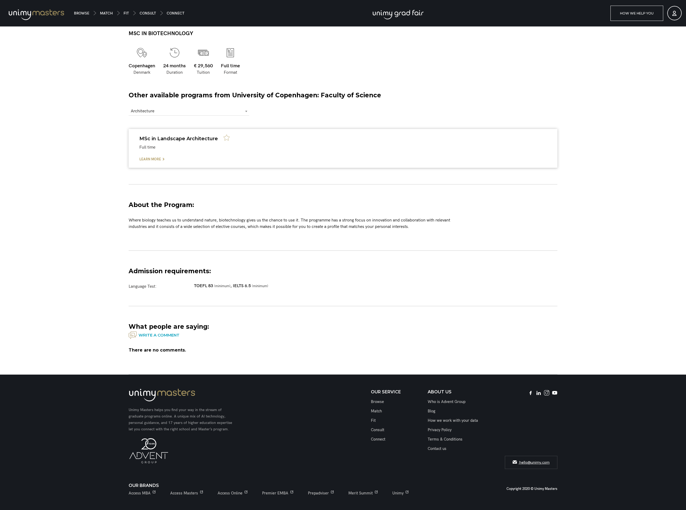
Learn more (150, 159)
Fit (126, 13)
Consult (148, 13)
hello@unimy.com (534, 462)
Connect (175, 13)
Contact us (437, 448)
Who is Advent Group (446, 401)
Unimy (398, 493)
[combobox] (189, 112)
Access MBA (140, 493)
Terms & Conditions (445, 439)
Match (106, 13)
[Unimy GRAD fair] (398, 14)
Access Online (230, 493)
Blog (431, 411)
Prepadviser (318, 493)
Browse (81, 13)
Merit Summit (360, 493)
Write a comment (159, 335)
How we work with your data (453, 420)
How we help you (637, 13)
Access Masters (184, 493)
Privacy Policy (440, 429)
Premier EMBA (275, 493)
